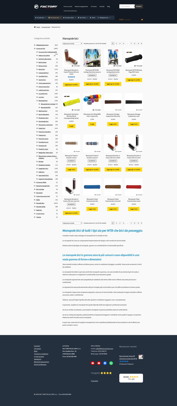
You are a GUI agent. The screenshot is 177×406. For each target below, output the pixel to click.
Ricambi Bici (40, 18)
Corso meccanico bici (70, 11)
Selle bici (41, 172)
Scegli (71, 126)
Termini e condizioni (41, 354)
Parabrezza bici (43, 118)
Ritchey (41, 161)
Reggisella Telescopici (46, 153)
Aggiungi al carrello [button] (71, 85)
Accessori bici (54, 18)
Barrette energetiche (43, 186)
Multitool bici (43, 111)
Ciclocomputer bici (45, 83)
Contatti (101, 6)
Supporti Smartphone (46, 179)
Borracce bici (43, 66)
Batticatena (42, 62)
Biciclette (83, 18)
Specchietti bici (44, 175)
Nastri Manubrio (44, 114)
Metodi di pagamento (81, 6)
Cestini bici (42, 80)
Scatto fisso (40, 214)
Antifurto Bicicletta (45, 59)
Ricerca (138, 6)
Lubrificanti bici (44, 90)
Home (38, 27)
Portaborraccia (43, 142)
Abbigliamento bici (42, 45)
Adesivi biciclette (44, 55)
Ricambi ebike (69, 18)
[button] (131, 378)
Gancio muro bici (44, 87)
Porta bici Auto (43, 139)
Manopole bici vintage (48, 104)
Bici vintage (40, 189)
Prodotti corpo (43, 149)
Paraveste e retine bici (46, 125)
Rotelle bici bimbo (44, 165)
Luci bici (41, 97)
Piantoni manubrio (45, 132)
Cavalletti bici (43, 76)
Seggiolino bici (43, 168)
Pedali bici (42, 128)
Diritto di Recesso (40, 364)
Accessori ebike (41, 182)
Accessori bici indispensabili (48, 52)
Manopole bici (43, 101)
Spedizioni (37, 359)
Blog (108, 6)
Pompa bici (42, 135)
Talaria (38, 217)
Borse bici (42, 69)
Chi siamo (94, 6)
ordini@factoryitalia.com (104, 348)
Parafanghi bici (43, 121)
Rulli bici (39, 210)
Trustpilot (94, 381)
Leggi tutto (113, 124)
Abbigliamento (103, 18)
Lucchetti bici (43, 94)
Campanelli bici (44, 73)
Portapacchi (43, 146)
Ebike (93, 18)
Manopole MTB (45, 107)
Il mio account (68, 6)
